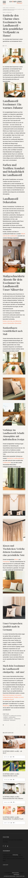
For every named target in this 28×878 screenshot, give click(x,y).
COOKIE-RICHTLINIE (20, 876)
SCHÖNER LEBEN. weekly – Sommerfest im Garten (11, 775)
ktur (20, 323)
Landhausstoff (7, 462)
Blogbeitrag (6, 705)
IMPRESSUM (16, 874)
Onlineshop (15, 854)
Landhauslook (17, 718)
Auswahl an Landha (12, 458)
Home (4, 7)
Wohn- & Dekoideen (10, 7)
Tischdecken (6, 561)
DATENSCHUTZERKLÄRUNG (9, 876)
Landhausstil (6, 720)
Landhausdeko (12, 717)
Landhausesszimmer (8, 718)
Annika (5, 45)
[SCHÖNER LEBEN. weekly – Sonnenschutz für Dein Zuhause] (14, 788)
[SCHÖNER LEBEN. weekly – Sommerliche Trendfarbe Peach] (14, 810)
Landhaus (5, 717)
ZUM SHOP (5, 864)
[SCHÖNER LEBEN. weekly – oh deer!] (14, 742)
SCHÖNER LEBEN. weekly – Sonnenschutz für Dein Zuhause (13, 797)
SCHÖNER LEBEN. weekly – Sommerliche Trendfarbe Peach (13, 818)
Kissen (16, 559)
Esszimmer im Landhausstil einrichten (12, 715)
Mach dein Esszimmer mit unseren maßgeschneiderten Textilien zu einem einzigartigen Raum (13, 697)
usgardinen (21, 458)
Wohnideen (12, 720)
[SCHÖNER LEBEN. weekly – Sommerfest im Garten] (14, 766)
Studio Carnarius (15, 872)
